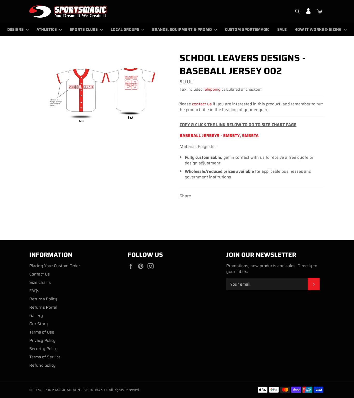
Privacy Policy (42, 340)
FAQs (34, 290)
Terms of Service (45, 357)
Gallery (36, 315)
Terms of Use (41, 332)
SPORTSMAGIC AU (57, 390)
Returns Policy (43, 299)
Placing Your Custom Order (54, 266)
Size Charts (40, 282)
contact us (202, 104)
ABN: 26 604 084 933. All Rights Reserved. (106, 390)
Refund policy (42, 365)
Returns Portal (43, 307)
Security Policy (43, 348)
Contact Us (39, 274)
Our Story (38, 324)
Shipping (212, 89)
